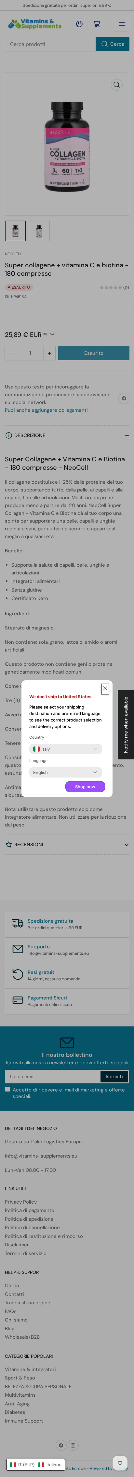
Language (38, 760)
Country (36, 737)
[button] (36, 1464)
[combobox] (41, 749)
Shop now (85, 786)
